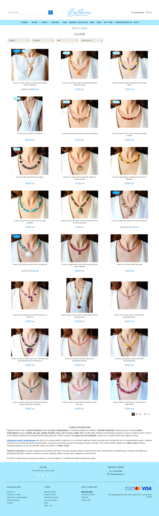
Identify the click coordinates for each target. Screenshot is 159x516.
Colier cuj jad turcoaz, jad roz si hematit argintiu (30, 222)
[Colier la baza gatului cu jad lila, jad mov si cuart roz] (29, 295)
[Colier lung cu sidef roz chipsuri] (29, 113)
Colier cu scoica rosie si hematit (129, 264)
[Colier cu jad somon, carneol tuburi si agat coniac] (129, 114)
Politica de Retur (50, 495)
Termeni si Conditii (14, 495)
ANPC (46, 503)
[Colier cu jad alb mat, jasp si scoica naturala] (79, 114)
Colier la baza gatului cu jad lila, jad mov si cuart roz (30, 316)
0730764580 (117, 471)
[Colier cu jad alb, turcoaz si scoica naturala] (29, 248)
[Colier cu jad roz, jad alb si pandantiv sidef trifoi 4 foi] (79, 386)
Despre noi (11, 492)
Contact (10, 503)
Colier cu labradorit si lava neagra (30, 177)
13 (145, 414)
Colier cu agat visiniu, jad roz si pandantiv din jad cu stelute (79, 265)
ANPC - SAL (48, 506)
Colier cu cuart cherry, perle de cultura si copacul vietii (79, 178)
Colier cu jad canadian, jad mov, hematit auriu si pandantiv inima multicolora (29, 360)
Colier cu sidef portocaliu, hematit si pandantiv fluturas (79, 360)
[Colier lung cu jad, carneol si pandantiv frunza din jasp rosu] (79, 295)
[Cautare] (50, 12)
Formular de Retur (123, 22)
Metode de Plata (50, 492)
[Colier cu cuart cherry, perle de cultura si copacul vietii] (79, 161)
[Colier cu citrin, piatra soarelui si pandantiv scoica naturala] (29, 65)
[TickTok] (43, 475)
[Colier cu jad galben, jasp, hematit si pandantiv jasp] (129, 342)
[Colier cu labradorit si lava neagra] (29, 161)
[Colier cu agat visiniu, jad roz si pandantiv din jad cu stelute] (79, 248)
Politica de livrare (13, 500)
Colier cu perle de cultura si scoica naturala (129, 221)
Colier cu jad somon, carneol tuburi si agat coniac (129, 134)
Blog (136, 22)
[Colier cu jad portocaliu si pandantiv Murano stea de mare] (79, 65)
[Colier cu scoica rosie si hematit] (129, 248)
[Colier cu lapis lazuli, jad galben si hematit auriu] (129, 65)
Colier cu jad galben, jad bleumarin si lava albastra (129, 178)
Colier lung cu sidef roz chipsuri (29, 133)
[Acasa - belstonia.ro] (79, 12)
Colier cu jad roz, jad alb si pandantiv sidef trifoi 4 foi (79, 403)
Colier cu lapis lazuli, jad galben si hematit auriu (129, 84)
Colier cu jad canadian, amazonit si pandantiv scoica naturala (79, 222)
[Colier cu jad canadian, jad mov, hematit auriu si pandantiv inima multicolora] (29, 342)
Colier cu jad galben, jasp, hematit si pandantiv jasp (129, 360)
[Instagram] (48, 475)
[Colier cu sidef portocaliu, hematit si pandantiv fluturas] (79, 342)
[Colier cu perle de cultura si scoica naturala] (129, 205)
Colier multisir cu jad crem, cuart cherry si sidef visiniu (129, 403)
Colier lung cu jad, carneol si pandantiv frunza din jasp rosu (79, 316)
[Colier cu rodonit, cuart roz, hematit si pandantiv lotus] (129, 295)
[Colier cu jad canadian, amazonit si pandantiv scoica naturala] (79, 205)
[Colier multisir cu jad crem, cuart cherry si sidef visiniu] (129, 386)
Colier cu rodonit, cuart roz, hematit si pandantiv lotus (129, 316)
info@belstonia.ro (117, 474)
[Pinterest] (38, 475)
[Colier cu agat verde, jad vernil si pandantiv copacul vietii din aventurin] (29, 386)
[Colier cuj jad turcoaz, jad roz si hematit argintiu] (29, 205)
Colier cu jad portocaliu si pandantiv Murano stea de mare (79, 84)
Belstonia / (76, 28)
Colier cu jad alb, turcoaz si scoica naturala (29, 264)
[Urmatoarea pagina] (148, 414)
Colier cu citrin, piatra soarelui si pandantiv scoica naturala (30, 84)
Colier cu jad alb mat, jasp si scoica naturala (79, 133)
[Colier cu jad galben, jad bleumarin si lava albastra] (129, 161)
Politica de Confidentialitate (17, 497)
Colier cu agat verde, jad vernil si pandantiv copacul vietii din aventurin (29, 403)
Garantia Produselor (51, 497)
